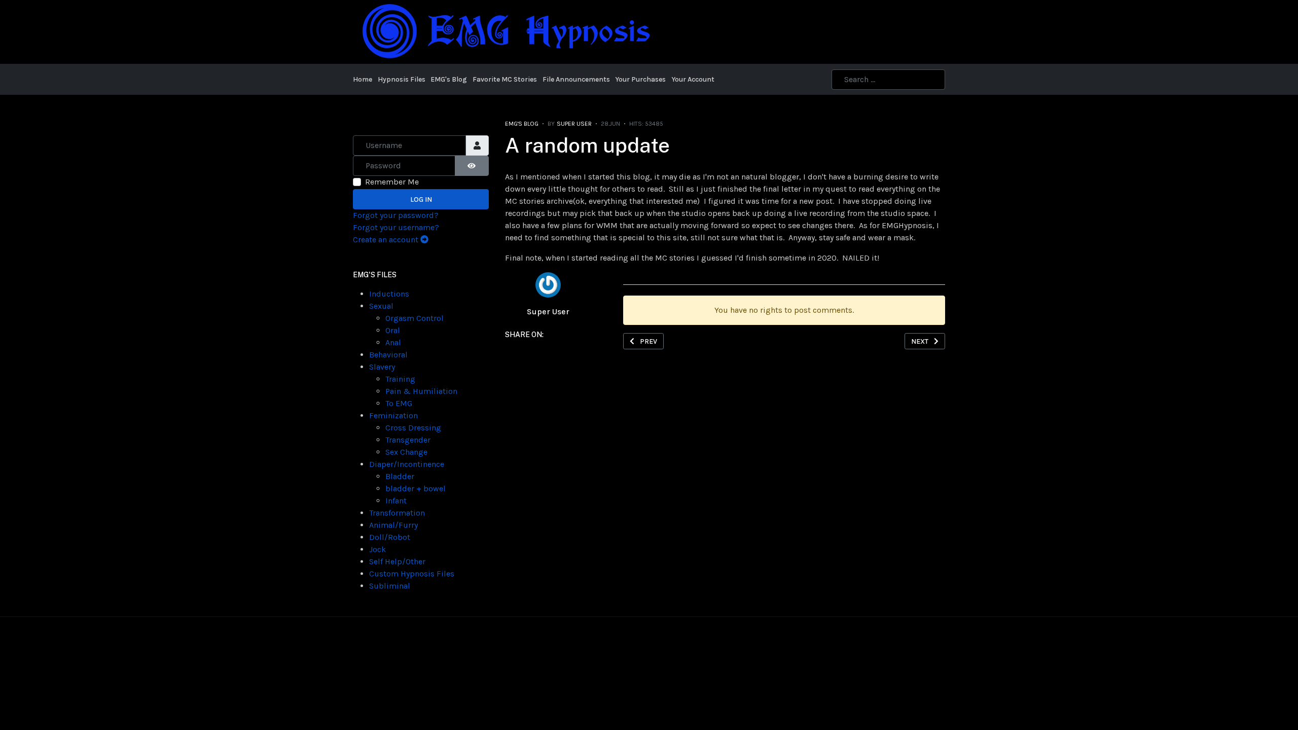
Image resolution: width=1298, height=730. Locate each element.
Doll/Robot (389, 537)
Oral (392, 330)
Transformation (397, 513)
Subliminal (389, 586)
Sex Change (406, 452)
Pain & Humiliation (421, 391)
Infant (396, 500)
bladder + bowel (415, 488)
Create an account (386, 239)
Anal (393, 342)
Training (400, 379)
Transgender (407, 440)
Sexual (381, 306)
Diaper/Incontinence (406, 464)
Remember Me (392, 182)
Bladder (399, 476)
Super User (548, 311)
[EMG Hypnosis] (505, 31)
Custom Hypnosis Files (411, 573)
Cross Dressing (413, 427)
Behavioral (388, 354)
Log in (421, 199)
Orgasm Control (414, 318)
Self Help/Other (397, 561)
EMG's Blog (521, 123)
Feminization (393, 415)
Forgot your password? (396, 215)
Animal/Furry (393, 525)
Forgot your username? (396, 227)
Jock (377, 549)
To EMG (398, 403)
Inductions (389, 294)
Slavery (382, 367)
